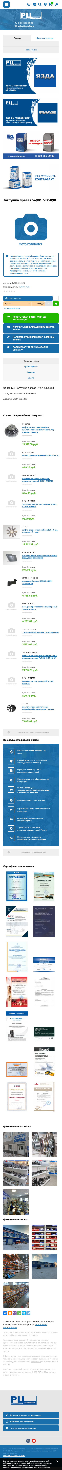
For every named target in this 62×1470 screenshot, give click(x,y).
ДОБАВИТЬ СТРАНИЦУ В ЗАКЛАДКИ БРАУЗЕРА (30, 348)
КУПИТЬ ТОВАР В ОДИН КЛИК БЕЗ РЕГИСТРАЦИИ (29, 318)
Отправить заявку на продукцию (25, 1415)
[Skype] (24, 1313)
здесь (6, 1351)
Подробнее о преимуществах (33, 852)
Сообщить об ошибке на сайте (14, 1456)
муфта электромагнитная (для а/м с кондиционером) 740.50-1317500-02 (39, 656)
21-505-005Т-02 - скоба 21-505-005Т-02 (40, 632)
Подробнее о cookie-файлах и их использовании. (30, 1468)
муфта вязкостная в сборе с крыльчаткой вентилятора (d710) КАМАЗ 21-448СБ (38, 429)
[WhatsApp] (19, 1313)
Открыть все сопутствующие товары (33, 732)
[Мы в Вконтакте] (28, 1441)
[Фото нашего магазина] (16, 1156)
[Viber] (15, 1313)
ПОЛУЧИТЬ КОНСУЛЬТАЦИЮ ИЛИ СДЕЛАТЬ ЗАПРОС (34, 328)
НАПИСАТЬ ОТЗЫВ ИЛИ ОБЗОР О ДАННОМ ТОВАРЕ (33, 338)
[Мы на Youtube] (34, 1441)
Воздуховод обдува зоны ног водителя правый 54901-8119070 (37, 479)
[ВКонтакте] (5, 1313)
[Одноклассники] (10, 1313)
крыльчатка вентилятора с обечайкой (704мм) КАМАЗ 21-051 (38, 708)
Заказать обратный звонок (23, 1428)
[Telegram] (28, 1313)
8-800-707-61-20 (25, 23)
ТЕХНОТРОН (24, 287)
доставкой (36, 1361)
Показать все (31, 50)
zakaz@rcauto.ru (26, 26)
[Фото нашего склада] (16, 1249)
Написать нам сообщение (22, 1422)
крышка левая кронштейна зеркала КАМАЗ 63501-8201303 (39, 556)
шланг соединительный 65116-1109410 (40, 455)
